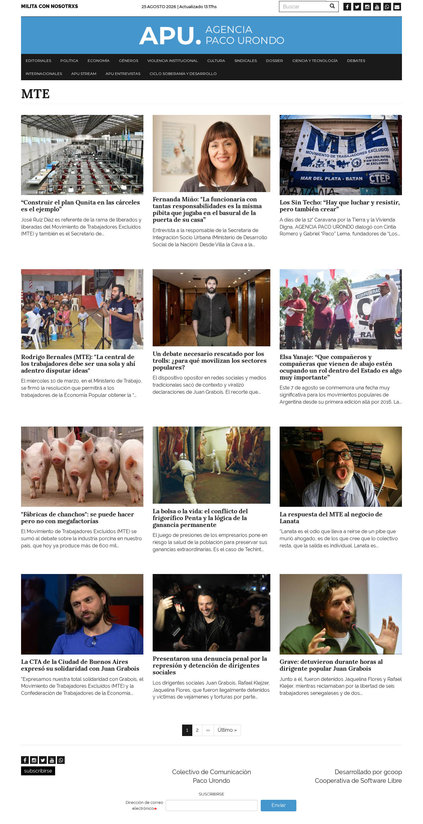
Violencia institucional (172, 60)
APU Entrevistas (123, 73)
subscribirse (38, 771)
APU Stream (83, 73)
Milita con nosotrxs (49, 6)
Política (69, 60)
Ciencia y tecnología (315, 60)
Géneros (128, 60)
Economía (99, 60)
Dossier (274, 60)
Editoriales (38, 60)
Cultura (216, 60)
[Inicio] (211, 35)
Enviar (279, 805)
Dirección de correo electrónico (144, 805)
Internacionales (44, 73)
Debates (356, 60)
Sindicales (245, 60)
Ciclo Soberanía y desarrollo (183, 73)
